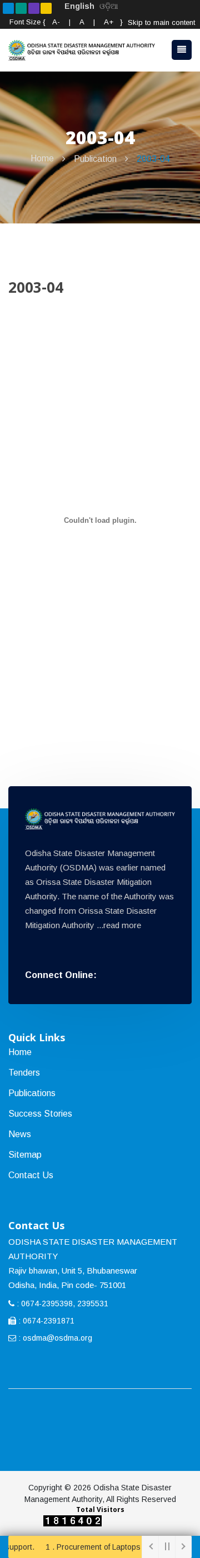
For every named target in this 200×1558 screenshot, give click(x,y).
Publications (32, 1093)
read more (122, 925)
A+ (108, 22)
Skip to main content (161, 22)
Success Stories (40, 1113)
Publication (95, 159)
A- (56, 22)
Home (42, 158)
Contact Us (30, 1175)
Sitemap (25, 1154)
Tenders (24, 1072)
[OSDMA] (100, 819)
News (19, 1134)
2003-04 (153, 159)
